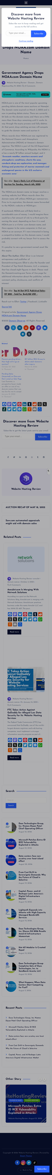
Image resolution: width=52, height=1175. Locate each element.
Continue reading (26, 41)
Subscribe (38, 34)
